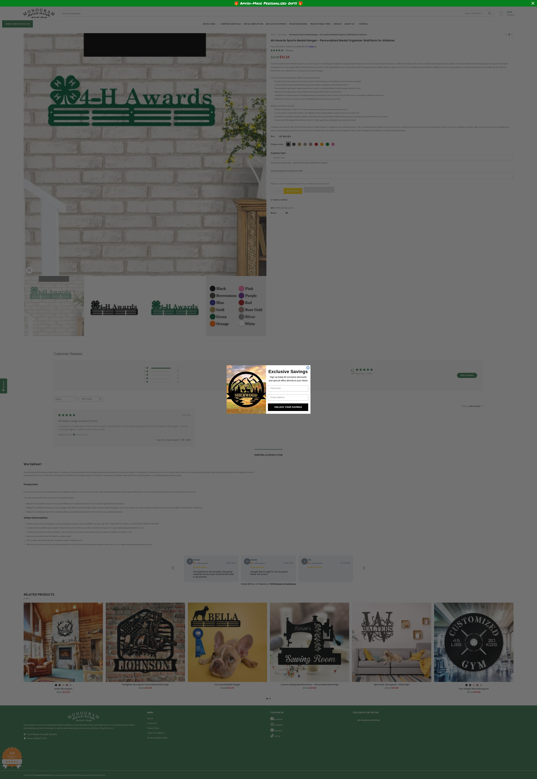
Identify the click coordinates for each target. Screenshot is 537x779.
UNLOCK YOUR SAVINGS (288, 407)
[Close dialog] (308, 367)
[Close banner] (533, 3)
